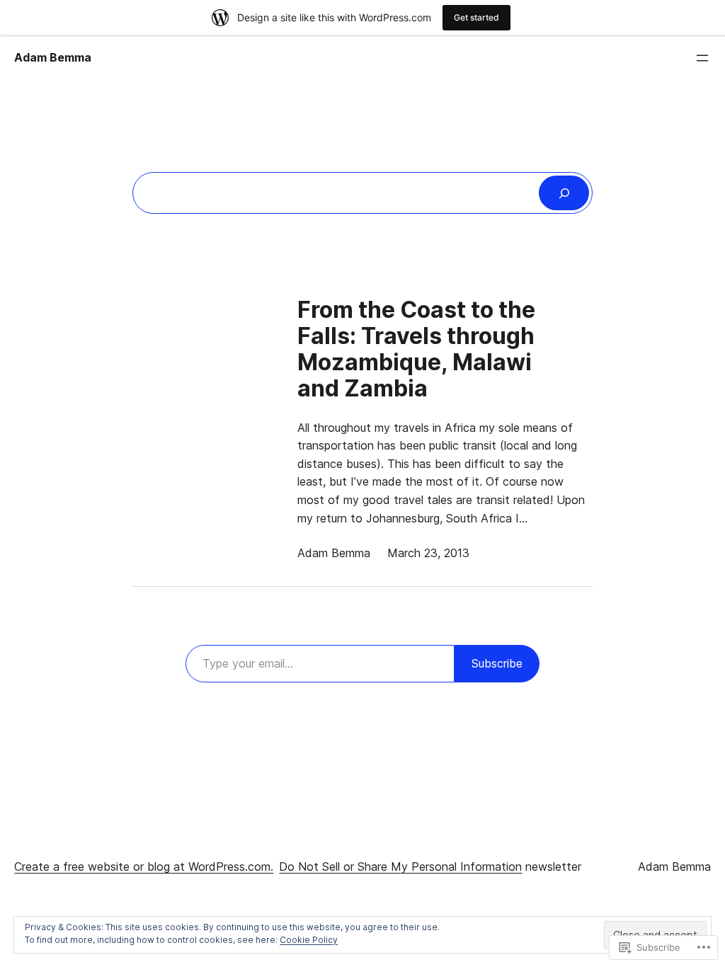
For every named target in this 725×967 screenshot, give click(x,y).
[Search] (564, 193)
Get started (476, 17)
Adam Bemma (52, 57)
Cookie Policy (309, 939)
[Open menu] (702, 58)
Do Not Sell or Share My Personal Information (400, 866)
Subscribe (497, 663)
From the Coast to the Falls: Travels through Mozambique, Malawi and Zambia (416, 349)
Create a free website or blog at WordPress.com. (143, 866)
